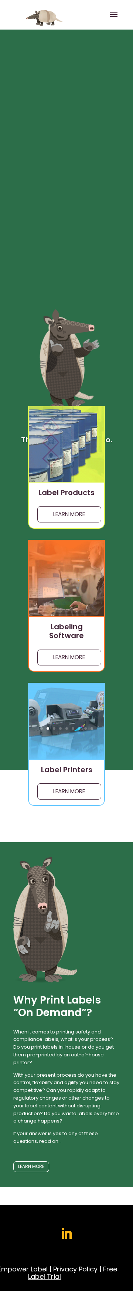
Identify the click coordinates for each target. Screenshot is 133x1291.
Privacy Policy (75, 1269)
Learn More (69, 514)
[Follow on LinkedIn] (66, 1234)
